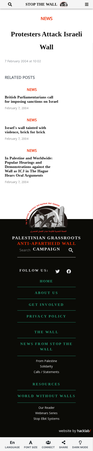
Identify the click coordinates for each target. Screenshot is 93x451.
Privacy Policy (47, 316)
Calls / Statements (46, 372)
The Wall (46, 332)
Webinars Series (46, 413)
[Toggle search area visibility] (8, 4)
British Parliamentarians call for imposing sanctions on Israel (31, 99)
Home (46, 281)
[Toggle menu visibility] (85, 4)
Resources (47, 384)
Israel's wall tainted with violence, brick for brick (25, 130)
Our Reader (46, 408)
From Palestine (46, 361)
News (47, 18)
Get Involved (46, 304)
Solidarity (46, 366)
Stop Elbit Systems (46, 419)
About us (46, 293)
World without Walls (47, 396)
